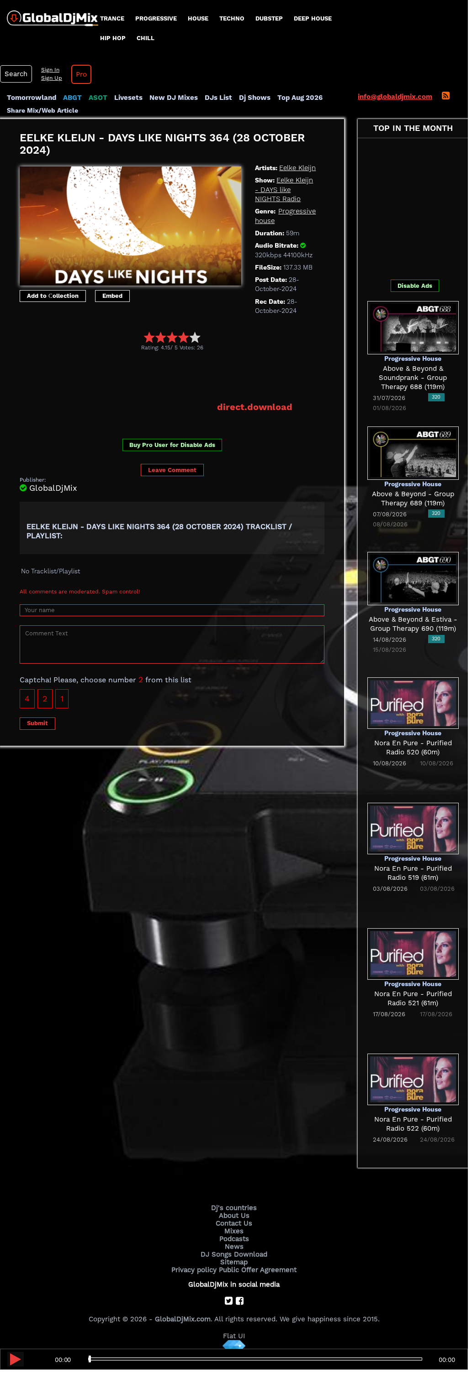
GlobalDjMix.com (183, 1319)
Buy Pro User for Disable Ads (172, 445)
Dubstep (269, 18)
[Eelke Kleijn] (130, 223)
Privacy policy (194, 1270)
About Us (234, 1215)
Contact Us (234, 1223)
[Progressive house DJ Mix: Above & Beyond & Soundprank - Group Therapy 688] (413, 327)
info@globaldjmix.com (395, 97)
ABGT (72, 98)
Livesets (128, 98)
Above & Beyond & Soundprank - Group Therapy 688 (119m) (413, 377)
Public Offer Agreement (258, 1270)
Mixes (234, 1231)
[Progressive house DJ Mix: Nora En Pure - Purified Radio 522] (413, 1079)
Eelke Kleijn (297, 168)
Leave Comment (172, 470)
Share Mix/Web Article (42, 110)
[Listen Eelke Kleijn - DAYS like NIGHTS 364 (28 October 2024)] (15, 1359)
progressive (156, 18)
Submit (37, 723)
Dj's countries (234, 1208)
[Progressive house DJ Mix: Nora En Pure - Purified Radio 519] (413, 828)
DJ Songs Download (234, 1254)
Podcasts (234, 1239)
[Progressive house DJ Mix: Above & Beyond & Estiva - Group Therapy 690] (413, 578)
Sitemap (234, 1262)
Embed (112, 295)
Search (16, 74)
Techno (231, 18)
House (198, 18)
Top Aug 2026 (300, 98)
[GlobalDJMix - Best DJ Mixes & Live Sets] (49, 15)
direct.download (254, 406)
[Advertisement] (186, 376)
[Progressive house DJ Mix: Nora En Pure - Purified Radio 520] (413, 702)
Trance (112, 18)
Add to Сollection (53, 295)
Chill (145, 38)
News (234, 1246)
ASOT (98, 98)
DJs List (218, 98)
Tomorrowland (31, 98)
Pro (81, 74)
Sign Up (51, 78)
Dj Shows (254, 98)
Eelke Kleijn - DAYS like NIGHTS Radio (284, 189)
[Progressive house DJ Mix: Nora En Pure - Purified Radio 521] (413, 953)
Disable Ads (415, 285)
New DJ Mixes (173, 98)
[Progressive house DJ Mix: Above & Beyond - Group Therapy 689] (413, 452)
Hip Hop (113, 38)
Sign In (50, 70)
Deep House (313, 18)
